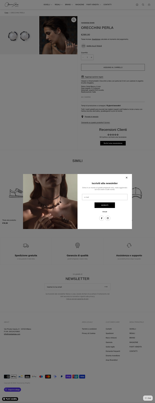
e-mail (86, 197)
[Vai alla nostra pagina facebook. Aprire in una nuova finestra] (101, 218)
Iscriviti (104, 205)
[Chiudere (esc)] (126, 177)
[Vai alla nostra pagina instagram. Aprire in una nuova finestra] (107, 218)
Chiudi (104, 212)
